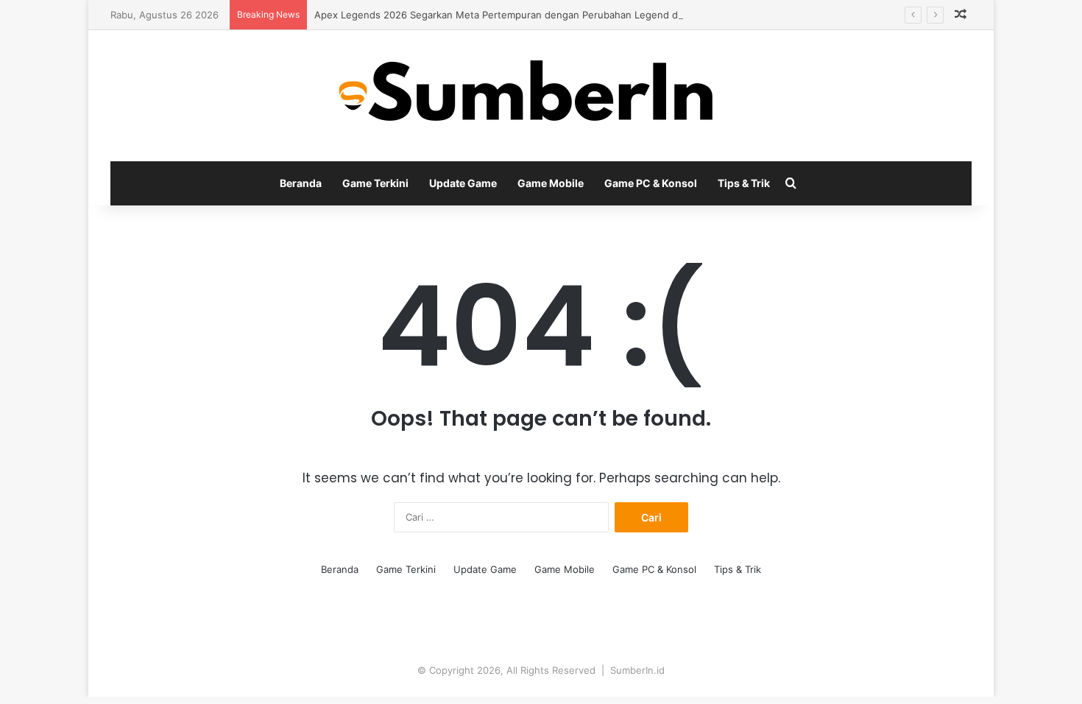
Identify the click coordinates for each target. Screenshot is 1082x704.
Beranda (301, 183)
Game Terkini (375, 183)
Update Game (463, 183)
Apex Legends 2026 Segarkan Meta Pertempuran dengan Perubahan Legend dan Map (513, 15)
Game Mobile (550, 183)
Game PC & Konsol (650, 183)
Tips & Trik (744, 183)
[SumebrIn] (541, 96)
